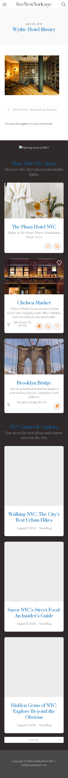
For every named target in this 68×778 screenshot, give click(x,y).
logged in (25, 123)
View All (33, 739)
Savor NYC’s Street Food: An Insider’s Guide (34, 613)
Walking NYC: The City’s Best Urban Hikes (34, 517)
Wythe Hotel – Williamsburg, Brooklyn (35, 109)
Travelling (45, 528)
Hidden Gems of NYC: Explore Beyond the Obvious (34, 711)
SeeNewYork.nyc (34, 4)
